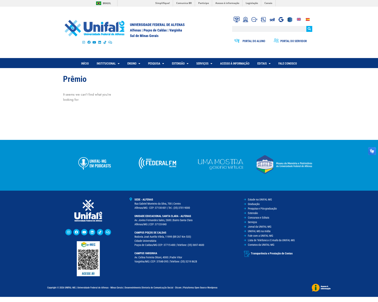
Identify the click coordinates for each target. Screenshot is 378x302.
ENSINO (131, 63)
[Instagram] (83, 42)
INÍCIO (85, 63)
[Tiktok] (105, 42)
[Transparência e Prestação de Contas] (247, 254)
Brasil (107, 3)
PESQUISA (154, 63)
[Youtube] (94, 42)
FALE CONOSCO (287, 63)
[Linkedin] (92, 232)
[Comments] (110, 42)
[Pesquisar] (309, 29)
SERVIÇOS (202, 63)
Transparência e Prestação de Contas (272, 253)
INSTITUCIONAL (106, 63)
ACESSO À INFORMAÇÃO (234, 63)
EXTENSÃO (178, 63)
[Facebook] (89, 42)
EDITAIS (262, 63)
